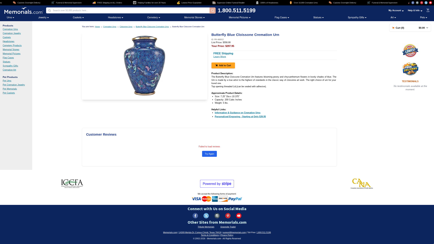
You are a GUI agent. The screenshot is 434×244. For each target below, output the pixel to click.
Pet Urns (7, 80)
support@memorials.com (234, 232)
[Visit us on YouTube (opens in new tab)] (430, 2)
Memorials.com (170, 232)
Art (392, 17)
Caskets (77, 17)
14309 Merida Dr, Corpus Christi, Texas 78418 (200, 232)
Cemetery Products (12, 45)
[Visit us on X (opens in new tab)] (426, 2)
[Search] (213, 10)
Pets (422, 17)
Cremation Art (9, 70)
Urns (9, 17)
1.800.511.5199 (236, 10)
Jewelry (42, 17)
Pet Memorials (10, 89)
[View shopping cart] (428, 10)
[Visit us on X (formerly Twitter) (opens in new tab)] (206, 215)
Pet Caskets (9, 93)
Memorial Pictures (238, 17)
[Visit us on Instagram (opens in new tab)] (417, 2)
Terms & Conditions (210, 235)
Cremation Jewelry (12, 33)
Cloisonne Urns (126, 27)
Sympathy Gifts (356, 17)
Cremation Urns (10, 29)
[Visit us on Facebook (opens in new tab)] (412, 2)
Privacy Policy (226, 235)
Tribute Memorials (206, 227)
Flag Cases (281, 17)
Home (97, 27)
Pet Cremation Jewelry (14, 84)
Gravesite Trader (228, 227)
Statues (317, 17)
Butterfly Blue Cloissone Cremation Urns (152, 27)
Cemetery (152, 17)
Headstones (114, 17)
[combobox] (128, 10)
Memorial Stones (193, 17)
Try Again (209, 154)
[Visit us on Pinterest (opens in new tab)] (421, 2)
